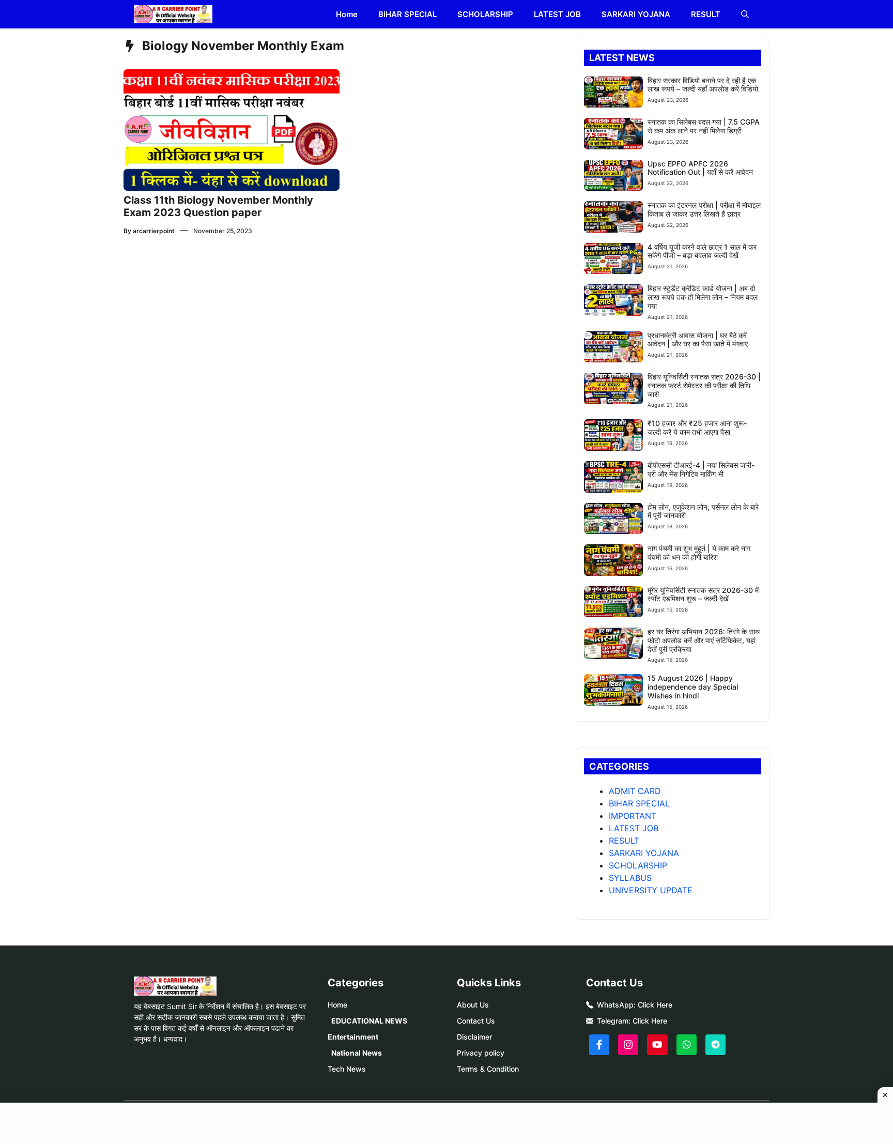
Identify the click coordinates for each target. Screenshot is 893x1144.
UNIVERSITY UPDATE (650, 890)
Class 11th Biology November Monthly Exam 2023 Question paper (218, 206)
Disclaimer (474, 1036)
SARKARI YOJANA (636, 14)
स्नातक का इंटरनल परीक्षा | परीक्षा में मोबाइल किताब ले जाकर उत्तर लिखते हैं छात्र (704, 209)
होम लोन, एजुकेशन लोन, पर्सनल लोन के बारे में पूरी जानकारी (703, 511)
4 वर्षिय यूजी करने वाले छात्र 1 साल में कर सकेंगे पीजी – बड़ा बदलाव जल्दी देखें (702, 251)
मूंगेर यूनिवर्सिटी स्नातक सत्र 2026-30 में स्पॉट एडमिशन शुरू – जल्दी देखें (703, 594)
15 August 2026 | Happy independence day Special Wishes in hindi (693, 687)
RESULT (705, 14)
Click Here (655, 1004)
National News (356, 1052)
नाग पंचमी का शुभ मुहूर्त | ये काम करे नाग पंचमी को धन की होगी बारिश (699, 552)
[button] (745, 14)
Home (347, 14)
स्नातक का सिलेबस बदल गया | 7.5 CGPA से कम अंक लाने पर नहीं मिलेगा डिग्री (704, 126)
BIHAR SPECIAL (407, 14)
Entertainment (353, 1036)
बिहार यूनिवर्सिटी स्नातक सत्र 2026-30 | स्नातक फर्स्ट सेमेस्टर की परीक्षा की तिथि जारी (704, 385)
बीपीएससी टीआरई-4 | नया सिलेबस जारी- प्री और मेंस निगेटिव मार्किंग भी (701, 469)
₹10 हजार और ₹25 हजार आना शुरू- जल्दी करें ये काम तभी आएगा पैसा (697, 427)
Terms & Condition (488, 1068)
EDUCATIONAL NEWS (369, 1020)
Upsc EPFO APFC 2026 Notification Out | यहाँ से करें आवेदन (700, 168)
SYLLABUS (630, 878)
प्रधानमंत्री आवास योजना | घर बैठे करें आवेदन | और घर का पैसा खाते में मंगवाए (698, 339)
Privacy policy (480, 1052)
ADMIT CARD (635, 791)
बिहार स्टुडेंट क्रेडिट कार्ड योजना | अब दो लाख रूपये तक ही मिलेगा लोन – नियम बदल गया (703, 297)
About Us (473, 1004)
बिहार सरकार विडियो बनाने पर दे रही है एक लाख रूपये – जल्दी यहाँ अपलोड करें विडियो (703, 85)
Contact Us (476, 1020)
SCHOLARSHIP (485, 14)
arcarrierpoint (154, 231)
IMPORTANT (632, 816)
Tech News (347, 1068)
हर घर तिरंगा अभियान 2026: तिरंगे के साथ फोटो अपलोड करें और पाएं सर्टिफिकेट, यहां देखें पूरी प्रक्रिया (704, 640)
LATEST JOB (557, 14)
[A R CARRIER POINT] (173, 14)
